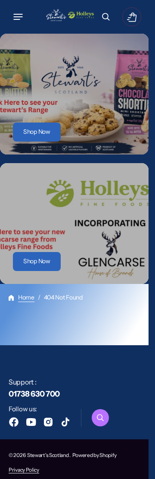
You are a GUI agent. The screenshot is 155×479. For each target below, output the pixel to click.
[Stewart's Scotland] (70, 17)
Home (26, 297)
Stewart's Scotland (48, 455)
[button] (18, 16)
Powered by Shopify (94, 455)
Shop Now (36, 132)
